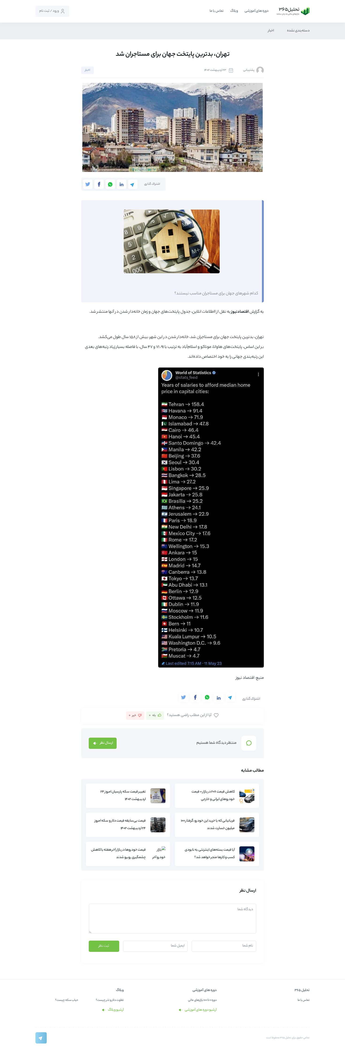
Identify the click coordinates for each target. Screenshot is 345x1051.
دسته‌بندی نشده (298, 31)
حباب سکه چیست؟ (66, 1000)
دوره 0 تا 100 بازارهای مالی (202, 1000)
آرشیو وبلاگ (115, 1010)
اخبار (271, 31)
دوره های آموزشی (256, 11)
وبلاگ (234, 11)
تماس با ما (217, 11)
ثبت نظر (104, 946)
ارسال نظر (106, 743)
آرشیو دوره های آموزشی (200, 1010)
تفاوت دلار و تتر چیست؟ (110, 1000)
